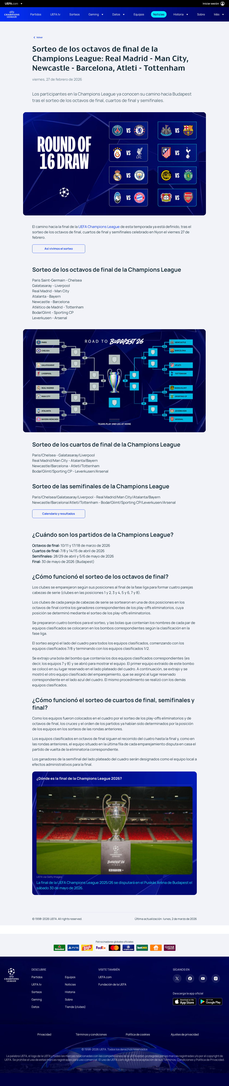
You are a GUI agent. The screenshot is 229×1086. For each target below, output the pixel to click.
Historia (70, 992)
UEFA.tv (36, 984)
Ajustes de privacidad (185, 1034)
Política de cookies (138, 1034)
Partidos (36, 977)
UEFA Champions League (11, 14)
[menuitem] (36, 14)
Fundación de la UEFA (112, 984)
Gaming (36, 999)
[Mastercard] (114, 948)
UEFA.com (105, 977)
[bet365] (142, 948)
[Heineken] (59, 948)
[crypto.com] (128, 948)
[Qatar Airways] (170, 948)
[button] (96, 14)
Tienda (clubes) (75, 1007)
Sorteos (36, 992)
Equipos (70, 977)
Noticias (70, 984)
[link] (35, 14)
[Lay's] (87, 948)
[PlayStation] (73, 948)
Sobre (69, 999)
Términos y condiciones (91, 1034)
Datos (35, 1007)
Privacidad (44, 1034)
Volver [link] (39, 37)
